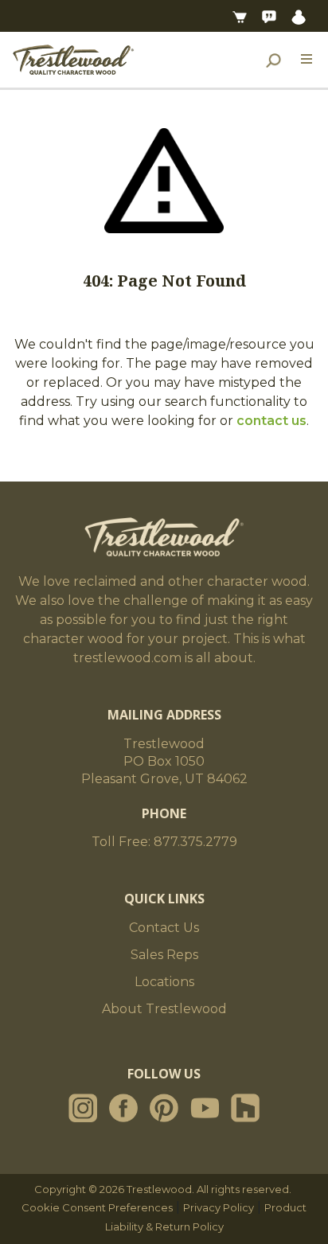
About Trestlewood (164, 1008)
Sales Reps (164, 954)
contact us (271, 420)
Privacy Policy (218, 1207)
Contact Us (164, 927)
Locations (164, 981)
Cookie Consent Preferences (97, 1207)
